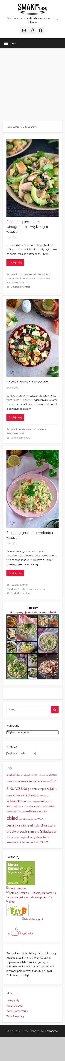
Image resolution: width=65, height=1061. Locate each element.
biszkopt (11, 774)
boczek (32, 775)
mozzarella (24, 811)
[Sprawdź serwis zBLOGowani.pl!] (32, 919)
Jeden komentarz (20, 437)
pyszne (32, 832)
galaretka (33, 788)
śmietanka (23, 842)
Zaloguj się (12, 1000)
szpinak (17, 837)
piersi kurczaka (45, 825)
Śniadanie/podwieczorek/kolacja (25, 589)
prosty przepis (17, 831)
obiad (12, 818)
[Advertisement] (32, 84)
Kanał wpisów (14, 1005)
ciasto (45, 775)
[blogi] (10, 901)
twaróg (31, 837)
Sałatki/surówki (15, 282)
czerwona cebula (30, 781)
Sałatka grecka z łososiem (27, 382)
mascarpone (40, 806)
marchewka (12, 806)
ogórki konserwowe (27, 819)
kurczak (27, 801)
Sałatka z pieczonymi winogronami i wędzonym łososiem (27, 227)
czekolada (12, 781)
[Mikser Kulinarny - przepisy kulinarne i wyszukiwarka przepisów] (20, 884)
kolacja (44, 795)
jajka (53, 788)
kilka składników (26, 795)
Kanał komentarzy (17, 1011)
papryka (13, 825)
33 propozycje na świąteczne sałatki (32, 612)
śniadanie (34, 842)
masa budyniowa (26, 806)
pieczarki (28, 825)
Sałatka (45, 831)
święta (44, 842)
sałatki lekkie (22, 278)
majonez (36, 802)
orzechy (39, 819)
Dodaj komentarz (20, 286)
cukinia (53, 774)
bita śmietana (23, 775)
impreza (44, 788)
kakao (9, 796)
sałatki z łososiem (40, 278)
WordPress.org (15, 1016)
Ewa (15, 237)
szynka (24, 837)
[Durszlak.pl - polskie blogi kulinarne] (16, 888)
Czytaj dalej (15, 262)
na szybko (40, 811)
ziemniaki (41, 837)
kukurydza (14, 801)
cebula (39, 775)
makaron (46, 801)
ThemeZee (51, 1031)
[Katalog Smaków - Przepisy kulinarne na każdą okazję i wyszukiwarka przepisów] (32, 897)
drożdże (46, 782)
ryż (37, 832)
